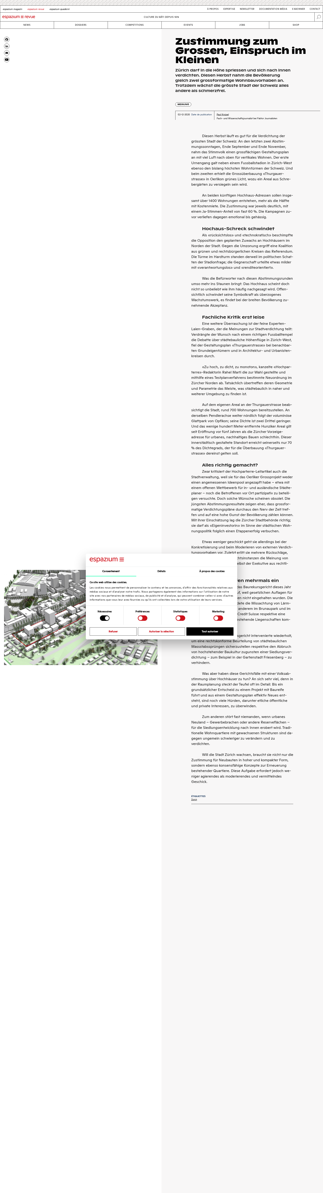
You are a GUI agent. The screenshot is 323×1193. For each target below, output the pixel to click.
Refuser (113, 631)
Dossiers (80, 25)
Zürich (194, 799)
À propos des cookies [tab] (212, 571)
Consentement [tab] (111, 571)
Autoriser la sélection (161, 631)
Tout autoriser (210, 631)
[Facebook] (6, 39)
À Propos (213, 9)
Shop (296, 25)
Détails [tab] (161, 571)
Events (188, 25)
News (26, 25)
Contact (315, 9)
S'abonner (298, 9)
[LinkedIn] (6, 46)
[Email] (6, 53)
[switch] (142, 618)
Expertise (229, 9)
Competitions (134, 25)
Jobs (242, 25)
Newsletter (247, 9)
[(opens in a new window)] (6, 59)
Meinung (183, 104)
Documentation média (273, 9)
